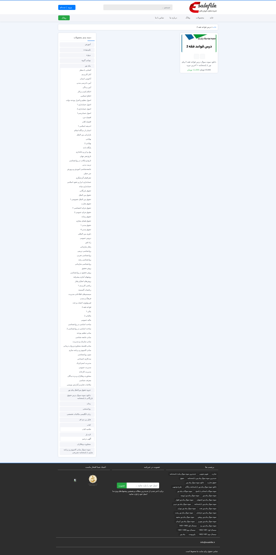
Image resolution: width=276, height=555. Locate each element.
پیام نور (88, 65)
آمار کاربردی (86, 74)
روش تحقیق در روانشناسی (80, 272)
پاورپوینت (87, 49)
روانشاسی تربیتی (84, 251)
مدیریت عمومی (85, 367)
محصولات (200, 17)
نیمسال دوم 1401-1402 (207, 534)
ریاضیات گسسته (84, 289)
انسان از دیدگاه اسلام (82, 130)
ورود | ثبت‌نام (66, 7)
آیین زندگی (87, 87)
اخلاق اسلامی (85, 96)
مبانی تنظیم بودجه (84, 333)
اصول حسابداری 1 (84, 104)
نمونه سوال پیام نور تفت (207, 508)
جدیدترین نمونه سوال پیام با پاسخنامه (183, 474)
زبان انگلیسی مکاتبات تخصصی (79, 414)
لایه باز (88, 434)
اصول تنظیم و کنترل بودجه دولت (78, 100)
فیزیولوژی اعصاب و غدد (82, 302)
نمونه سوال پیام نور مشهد (185, 517)
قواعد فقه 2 (86, 307)
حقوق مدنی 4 (85, 229)
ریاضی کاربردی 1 (84, 285)
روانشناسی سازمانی (83, 264)
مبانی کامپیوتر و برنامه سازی (80, 350)
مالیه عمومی (86, 320)
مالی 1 (88, 311)
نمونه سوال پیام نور (209, 495)
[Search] (106, 7)
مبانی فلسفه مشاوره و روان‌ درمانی (77, 346)
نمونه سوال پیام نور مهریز (207, 521)
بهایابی (88, 139)
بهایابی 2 (87, 143)
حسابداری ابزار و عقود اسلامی (79, 182)
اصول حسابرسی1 (84, 113)
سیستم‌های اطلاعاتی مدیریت (79, 294)
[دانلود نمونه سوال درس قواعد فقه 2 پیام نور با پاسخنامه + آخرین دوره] (199, 43)
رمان (89, 403)
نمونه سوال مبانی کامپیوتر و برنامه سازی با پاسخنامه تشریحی (78, 451)
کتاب (89, 425)
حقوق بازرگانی (85, 190)
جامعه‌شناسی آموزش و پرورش (79, 169)
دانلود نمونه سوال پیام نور (195, 482)
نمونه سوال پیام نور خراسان (206, 512)
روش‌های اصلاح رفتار (83, 281)
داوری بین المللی (84, 233)
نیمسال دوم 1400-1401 (186, 530)
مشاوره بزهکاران (84, 444)
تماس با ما (159, 17)
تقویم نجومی (203, 474)
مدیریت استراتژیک (83, 363)
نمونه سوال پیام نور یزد (208, 525)
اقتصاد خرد (87, 117)
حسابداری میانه (85, 186)
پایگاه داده (87, 147)
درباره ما (173, 17)
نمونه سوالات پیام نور (184, 491)
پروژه (88, 55)
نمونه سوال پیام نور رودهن (207, 517)
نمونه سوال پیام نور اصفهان (206, 500)
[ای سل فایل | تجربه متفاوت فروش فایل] (203, 7)
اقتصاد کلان (86, 121)
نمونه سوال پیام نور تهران (187, 508)
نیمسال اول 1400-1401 (188, 525)
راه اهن (88, 242)
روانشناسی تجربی (84, 255)
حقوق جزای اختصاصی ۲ (81, 208)
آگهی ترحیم (86, 438)
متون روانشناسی (84, 354)
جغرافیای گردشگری (83, 177)
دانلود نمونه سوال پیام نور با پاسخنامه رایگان (200, 487)
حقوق (182, 478)
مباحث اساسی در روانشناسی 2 (79, 328)
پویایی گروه (86, 60)
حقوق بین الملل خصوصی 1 (80, 199)
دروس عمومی (85, 238)
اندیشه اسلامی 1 (84, 126)
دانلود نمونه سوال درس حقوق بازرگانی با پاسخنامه (80, 396)
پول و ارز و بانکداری (83, 152)
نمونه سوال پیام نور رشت (184, 512)
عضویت (121, 485)
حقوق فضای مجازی (83, 221)
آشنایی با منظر (85, 70)
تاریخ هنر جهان (85, 156)
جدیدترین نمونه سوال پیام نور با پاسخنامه (202, 478)
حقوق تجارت (86, 203)
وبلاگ (188, 17)
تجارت (214, 474)
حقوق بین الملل (85, 195)
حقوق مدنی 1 (85, 225)
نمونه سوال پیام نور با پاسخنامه (205, 504)
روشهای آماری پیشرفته (82, 277)
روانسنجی (87, 408)
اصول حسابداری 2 (84, 108)
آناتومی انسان (85, 78)
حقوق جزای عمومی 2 (82, 212)
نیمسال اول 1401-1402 (207, 530)
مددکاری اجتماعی (84, 358)
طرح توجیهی (177, 487)
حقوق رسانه (86, 216)
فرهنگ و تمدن (85, 298)
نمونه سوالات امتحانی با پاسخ (206, 491)
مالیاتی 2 (87, 315)
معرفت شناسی (85, 380)
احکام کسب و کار (84, 91)
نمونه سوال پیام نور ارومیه (190, 495)
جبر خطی (87, 173)
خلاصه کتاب (86, 429)
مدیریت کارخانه (85, 371)
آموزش (88, 44)
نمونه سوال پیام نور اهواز (184, 500)
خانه (211, 17)
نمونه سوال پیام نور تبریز (182, 504)
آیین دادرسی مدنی (84, 83)
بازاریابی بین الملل (84, 134)
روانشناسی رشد (84, 259)
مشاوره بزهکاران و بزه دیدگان (79, 376)
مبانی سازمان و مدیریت (82, 341)
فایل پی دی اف (85, 419)
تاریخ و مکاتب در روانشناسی (80, 160)
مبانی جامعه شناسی (83, 337)
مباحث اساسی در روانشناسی (79, 324)
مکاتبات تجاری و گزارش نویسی (79, 384)
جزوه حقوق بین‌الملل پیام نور (79, 390)
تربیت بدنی (86, 164)
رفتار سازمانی (85, 246)
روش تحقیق (86, 268)
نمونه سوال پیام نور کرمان (185, 521)
